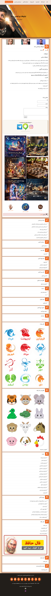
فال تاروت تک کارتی (43, 466)
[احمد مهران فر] (41, 42)
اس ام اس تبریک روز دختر (42, 232)
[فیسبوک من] (32, 579)
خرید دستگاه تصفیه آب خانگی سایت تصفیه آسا (38, 501)
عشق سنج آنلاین (44, 311)
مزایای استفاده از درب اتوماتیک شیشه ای (39, 512)
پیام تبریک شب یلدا (43, 533)
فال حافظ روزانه (44, 528)
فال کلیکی (45, 303)
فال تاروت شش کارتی (43, 477)
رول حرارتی (45, 506)
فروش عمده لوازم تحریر (42, 504)
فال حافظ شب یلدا (43, 531)
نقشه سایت (21, 586)
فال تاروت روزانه (44, 458)
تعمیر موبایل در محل (43, 517)
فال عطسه (45, 561)
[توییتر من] (22, 579)
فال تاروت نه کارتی (43, 479)
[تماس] (25, 579)
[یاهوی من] (39, 579)
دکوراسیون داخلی (43, 509)
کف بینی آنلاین (44, 276)
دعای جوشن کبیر (44, 292)
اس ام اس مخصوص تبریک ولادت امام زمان (39, 224)
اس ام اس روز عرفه (43, 229)
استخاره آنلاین (25, 2)
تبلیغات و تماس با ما (9, 2)
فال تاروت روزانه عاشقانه (42, 487)
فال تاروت (37, 2)
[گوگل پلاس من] (18, 579)
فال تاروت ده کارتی (43, 482)
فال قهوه (45, 262)
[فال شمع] (15, 168)
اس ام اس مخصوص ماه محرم (42, 237)
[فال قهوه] (37, 168)
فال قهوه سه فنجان (43, 265)
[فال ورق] (15, 190)
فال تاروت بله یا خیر (43, 490)
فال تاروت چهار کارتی (43, 471)
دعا (46, 295)
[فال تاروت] (37, 147)
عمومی (41, 214)
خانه (47, 2)
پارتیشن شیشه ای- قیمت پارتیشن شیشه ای (39, 514)
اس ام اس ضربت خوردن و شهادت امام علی (39, 227)
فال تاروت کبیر (44, 460)
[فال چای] (37, 190)
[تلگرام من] (36, 579)
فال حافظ (42, 2)
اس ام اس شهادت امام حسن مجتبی (40, 235)
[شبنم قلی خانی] (10, 42)
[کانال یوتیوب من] (15, 579)
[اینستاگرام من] (29, 579)
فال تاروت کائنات (44, 463)
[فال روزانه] (15, 147)
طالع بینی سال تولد (43, 449)
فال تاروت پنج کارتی (43, 474)
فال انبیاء (45, 254)
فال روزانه (32, 2)
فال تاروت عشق (44, 485)
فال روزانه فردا (44, 570)
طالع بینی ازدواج (44, 284)
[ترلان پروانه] (25, 42)
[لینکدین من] (11, 579)
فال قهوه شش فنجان (43, 267)
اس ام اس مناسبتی (17, 2)
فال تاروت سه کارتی (43, 468)
